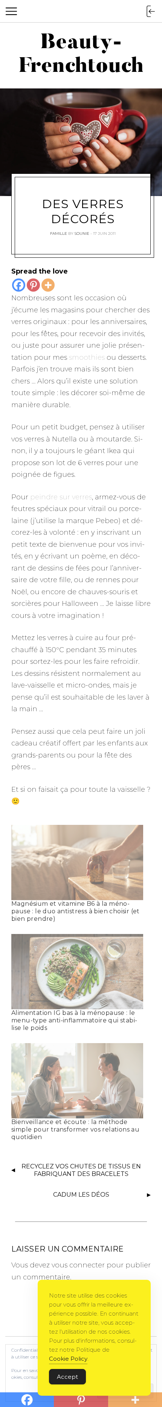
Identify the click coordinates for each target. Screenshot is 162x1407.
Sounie (82, 233)
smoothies (87, 357)
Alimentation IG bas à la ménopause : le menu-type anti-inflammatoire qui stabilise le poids (74, 1020)
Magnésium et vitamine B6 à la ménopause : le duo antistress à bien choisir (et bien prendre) (75, 911)
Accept (67, 1376)
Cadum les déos (81, 1194)
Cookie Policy (68, 1358)
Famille (58, 233)
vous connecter (78, 1265)
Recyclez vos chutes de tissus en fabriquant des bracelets (81, 1170)
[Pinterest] (33, 285)
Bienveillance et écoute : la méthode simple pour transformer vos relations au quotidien (75, 1129)
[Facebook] (18, 285)
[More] (48, 285)
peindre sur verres (61, 497)
